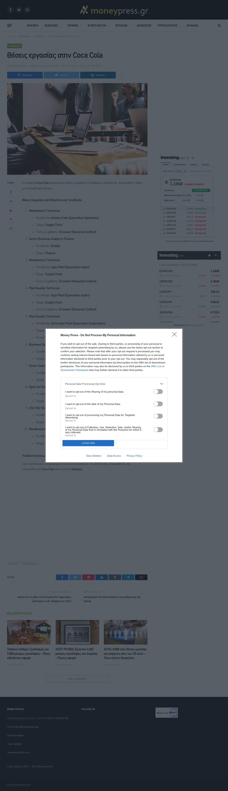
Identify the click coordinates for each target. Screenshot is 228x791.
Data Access (114, 455)
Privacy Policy (134, 455)
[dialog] (114, 395)
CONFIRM (88, 443)
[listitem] (114, 384)
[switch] (158, 391)
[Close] (175, 335)
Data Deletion (94, 455)
